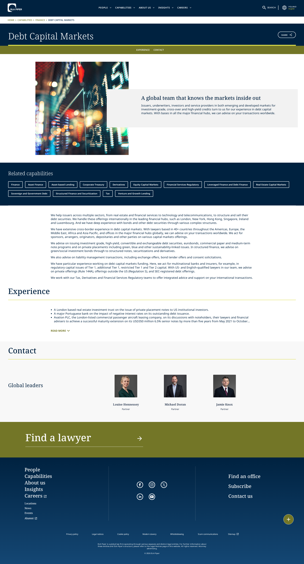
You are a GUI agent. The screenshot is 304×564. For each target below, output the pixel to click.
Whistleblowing (177, 534)
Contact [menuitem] (159, 49)
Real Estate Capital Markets (271, 184)
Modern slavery (149, 534)
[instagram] (152, 485)
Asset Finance (35, 184)
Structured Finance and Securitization (76, 193)
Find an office (244, 476)
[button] (272, 35)
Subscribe (239, 486)
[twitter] (164, 485)
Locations (30, 503)
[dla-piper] (16, 7)
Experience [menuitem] (143, 49)
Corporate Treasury (93, 184)
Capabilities (123, 7)
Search (271, 7)
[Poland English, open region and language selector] (284, 7)
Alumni (29, 518)
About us (145, 7)
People (103, 7)
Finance (40, 20)
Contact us (240, 496)
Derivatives (119, 184)
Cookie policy (123, 534)
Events (29, 513)
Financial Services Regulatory (183, 184)
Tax (108, 193)
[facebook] (140, 485)
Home (11, 20)
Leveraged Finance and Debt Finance (227, 184)
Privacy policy (72, 534)
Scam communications (208, 534)
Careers (182, 7)
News (28, 508)
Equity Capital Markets (145, 184)
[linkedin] (140, 497)
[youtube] (152, 497)
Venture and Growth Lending (134, 193)
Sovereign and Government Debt (29, 193)
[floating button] (288, 519)
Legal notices (98, 534)
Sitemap (231, 534)
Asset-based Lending (63, 184)
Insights (164, 7)
